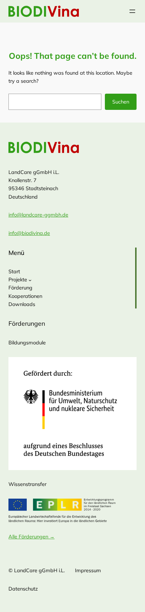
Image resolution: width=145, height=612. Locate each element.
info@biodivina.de (29, 233)
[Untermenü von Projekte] (30, 280)
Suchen (120, 102)
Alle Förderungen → (31, 536)
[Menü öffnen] (132, 11)
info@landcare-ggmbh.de (38, 215)
